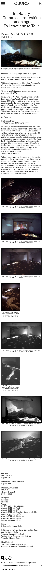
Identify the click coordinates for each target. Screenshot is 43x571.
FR (39, 3)
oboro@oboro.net (8, 492)
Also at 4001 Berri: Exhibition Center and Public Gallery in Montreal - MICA (19, 513)
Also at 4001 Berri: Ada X (10, 508)
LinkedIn (4, 502)
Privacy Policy (24, 565)
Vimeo (3, 504)
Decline (4, 569)
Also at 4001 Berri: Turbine (11, 518)
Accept (12, 569)
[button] (3, 3)
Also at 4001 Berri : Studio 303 (12, 516)
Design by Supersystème (10, 520)
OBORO (21, 3)
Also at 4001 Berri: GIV (10, 510)
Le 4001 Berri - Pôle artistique (12, 506)
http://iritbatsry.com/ (11, 153)
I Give (3, 524)
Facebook (5, 500)
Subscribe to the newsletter (11, 526)
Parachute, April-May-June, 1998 (16, 123)
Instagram (5, 498)
